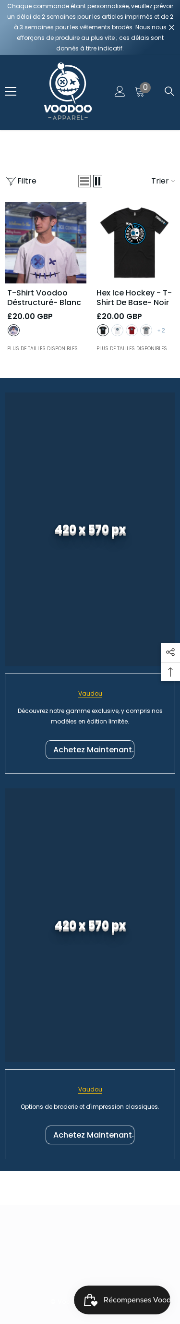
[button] (84, 181)
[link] (90, 529)
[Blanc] (14, 330)
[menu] (10, 91)
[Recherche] (169, 91)
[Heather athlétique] (146, 330)
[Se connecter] (120, 91)
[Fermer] (171, 27)
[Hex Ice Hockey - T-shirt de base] (135, 242)
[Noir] (103, 330)
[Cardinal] (132, 330)
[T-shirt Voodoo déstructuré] (45, 242)
